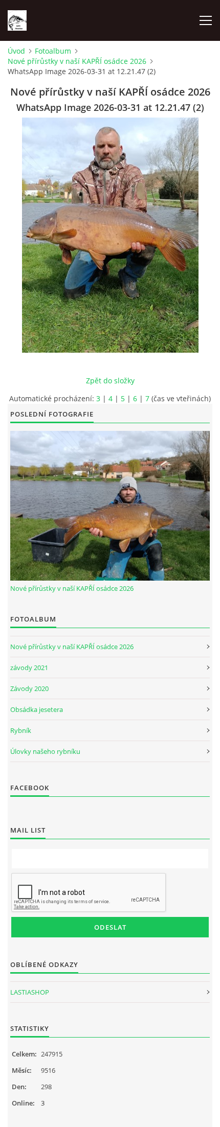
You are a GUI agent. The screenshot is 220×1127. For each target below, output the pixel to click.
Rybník (20, 730)
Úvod (16, 51)
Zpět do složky (110, 380)
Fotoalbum (53, 51)
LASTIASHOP (29, 992)
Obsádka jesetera (36, 709)
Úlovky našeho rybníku (45, 751)
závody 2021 (29, 667)
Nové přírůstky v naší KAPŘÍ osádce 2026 (77, 61)
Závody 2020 (29, 688)
